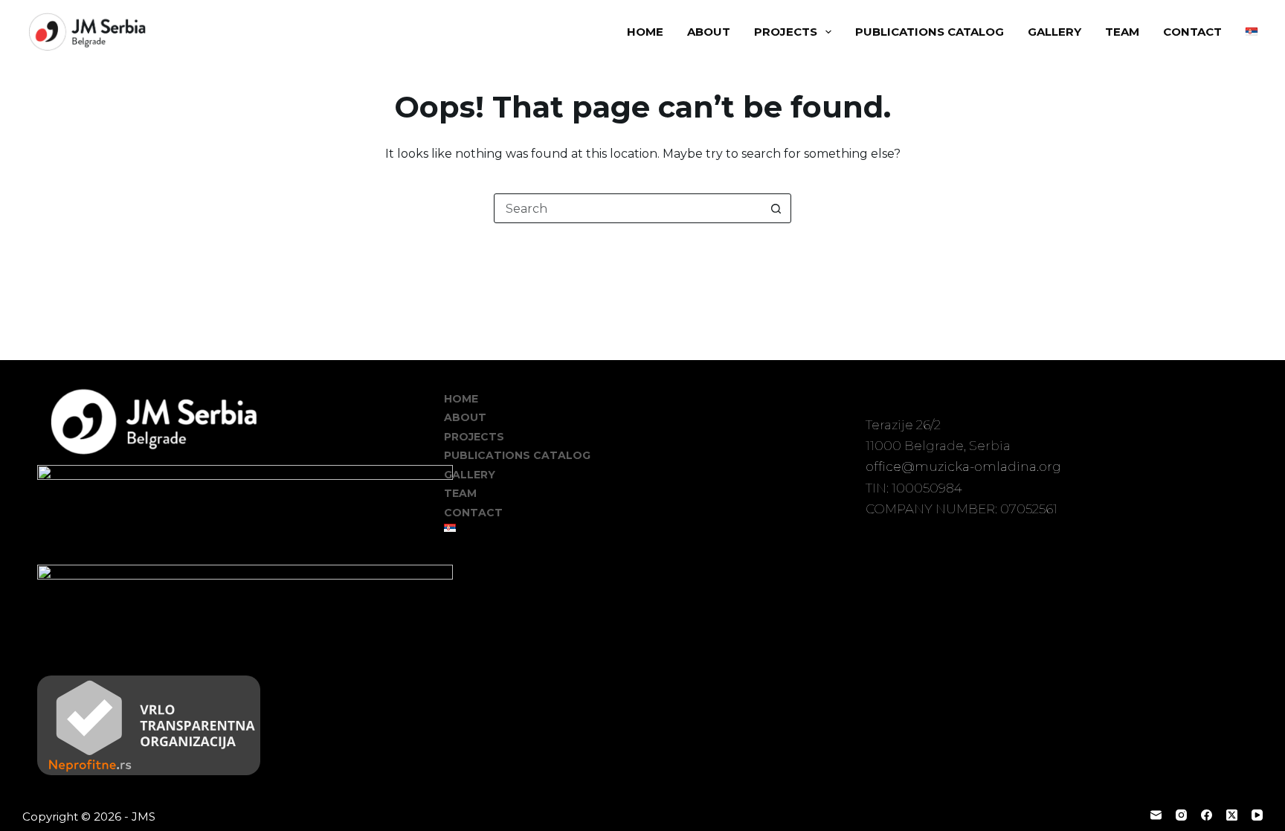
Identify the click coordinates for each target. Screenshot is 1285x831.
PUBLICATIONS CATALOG (929, 32)
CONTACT (1192, 32)
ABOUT (708, 32)
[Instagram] (1181, 815)
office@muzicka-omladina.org (963, 466)
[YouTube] (1257, 815)
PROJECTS (785, 32)
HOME (645, 32)
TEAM (1122, 32)
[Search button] (775, 208)
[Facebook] (1206, 815)
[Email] (1156, 815)
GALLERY (1054, 32)
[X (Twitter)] (1231, 815)
